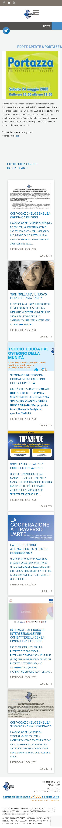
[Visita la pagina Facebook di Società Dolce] (4, 3)
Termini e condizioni (51, 782)
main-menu (36, 12)
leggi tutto (46, 255)
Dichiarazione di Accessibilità (47, 791)
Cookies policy (53, 788)
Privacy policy (54, 785)
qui (17, 135)
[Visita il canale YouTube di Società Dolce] (14, 3)
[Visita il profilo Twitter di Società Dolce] (9, 3)
